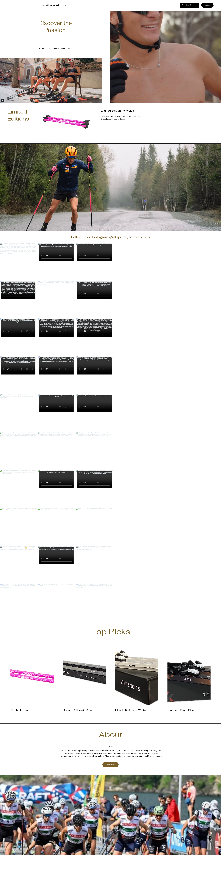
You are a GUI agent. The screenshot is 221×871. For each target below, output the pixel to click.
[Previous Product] (7, 675)
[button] (175, 5)
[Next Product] (213, 675)
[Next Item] (214, 431)
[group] (110, 680)
